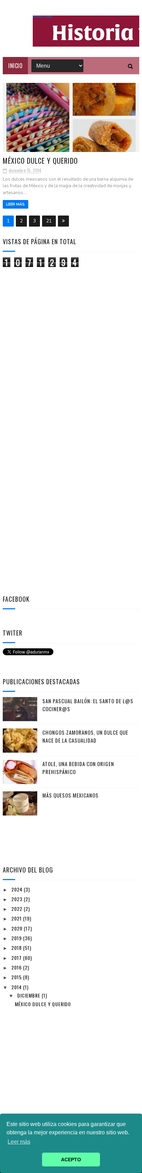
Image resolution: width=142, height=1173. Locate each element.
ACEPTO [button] (71, 1159)
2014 (17, 987)
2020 (17, 928)
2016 (17, 967)
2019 (17, 938)
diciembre (29, 995)
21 (49, 221)
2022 (17, 908)
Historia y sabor (42, 16)
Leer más (15, 204)
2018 (17, 947)
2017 (17, 957)
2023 (17, 899)
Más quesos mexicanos (70, 795)
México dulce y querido (40, 160)
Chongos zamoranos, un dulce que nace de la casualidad (85, 736)
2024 (17, 889)
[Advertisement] (54, 377)
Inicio (15, 65)
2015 (17, 977)
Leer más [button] (19, 1142)
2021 (17, 918)
